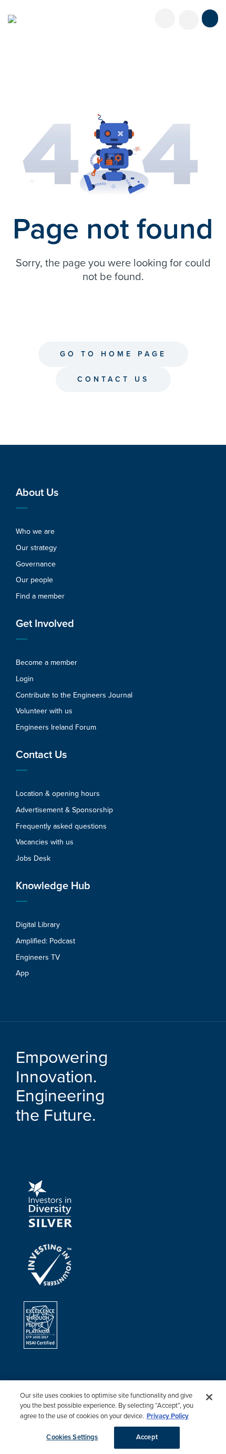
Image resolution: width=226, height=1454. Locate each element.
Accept (147, 1437)
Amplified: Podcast (45, 941)
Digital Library (38, 924)
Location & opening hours (58, 793)
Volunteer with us (44, 710)
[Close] (209, 1397)
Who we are (35, 531)
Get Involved (45, 624)
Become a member (46, 662)
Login (25, 678)
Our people (34, 579)
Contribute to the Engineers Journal (74, 695)
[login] (165, 18)
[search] (189, 20)
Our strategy (36, 547)
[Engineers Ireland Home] (12, 19)
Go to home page (113, 354)
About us (37, 492)
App (22, 973)
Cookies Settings (72, 1437)
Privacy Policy (168, 1416)
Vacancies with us (45, 842)
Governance (36, 564)
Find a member (40, 596)
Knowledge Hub (53, 886)
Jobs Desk (33, 858)
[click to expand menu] (210, 18)
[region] (113, 1417)
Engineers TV (38, 957)
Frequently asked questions (61, 826)
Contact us (113, 379)
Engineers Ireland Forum (56, 727)
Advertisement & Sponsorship (64, 809)
